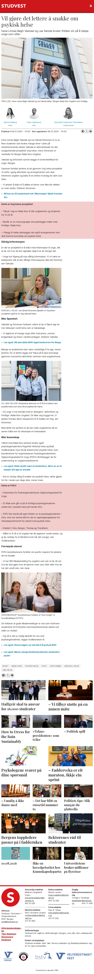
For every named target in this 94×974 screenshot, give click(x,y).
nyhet (6, 666)
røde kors (17, 666)
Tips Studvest (8, 934)
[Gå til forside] (13, 6)
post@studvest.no (9, 921)
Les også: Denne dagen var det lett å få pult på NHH (30, 645)
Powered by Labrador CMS (47, 970)
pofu (44, 666)
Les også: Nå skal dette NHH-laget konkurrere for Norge (32, 342)
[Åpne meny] (91, 6)
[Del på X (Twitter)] (86, 131)
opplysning (55, 666)
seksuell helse (71, 666)
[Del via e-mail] (90, 131)
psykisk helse (32, 666)
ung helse (7, 670)
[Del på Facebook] (83, 131)
